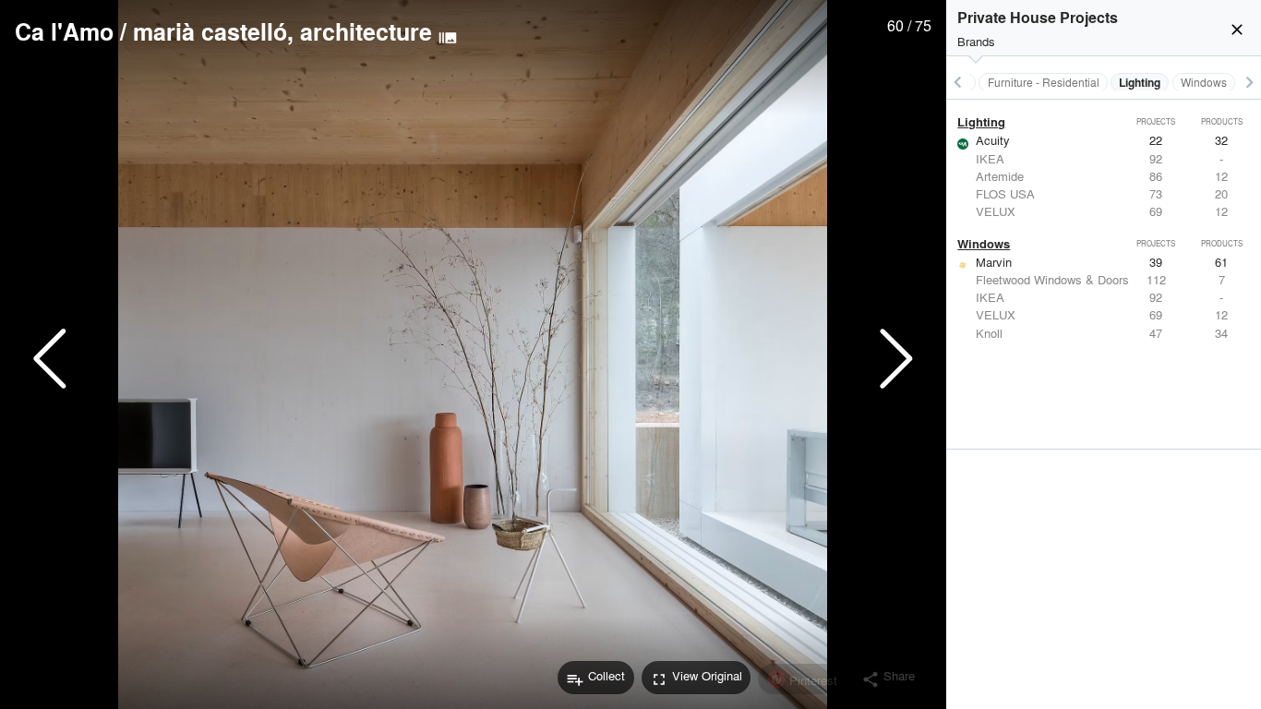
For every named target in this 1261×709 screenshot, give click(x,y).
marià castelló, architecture (282, 31)
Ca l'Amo (64, 31)
